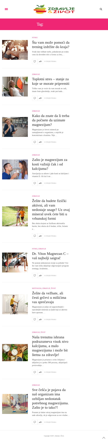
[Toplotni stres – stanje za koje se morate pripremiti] (15, 87)
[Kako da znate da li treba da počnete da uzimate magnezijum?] (15, 127)
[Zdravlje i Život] (54, 9)
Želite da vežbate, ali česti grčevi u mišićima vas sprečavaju (49, 297)
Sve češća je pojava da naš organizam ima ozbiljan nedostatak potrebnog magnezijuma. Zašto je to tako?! (50, 399)
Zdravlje (36, 74)
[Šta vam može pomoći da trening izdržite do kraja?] (15, 50)
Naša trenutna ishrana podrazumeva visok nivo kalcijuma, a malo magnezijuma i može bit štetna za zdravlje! (50, 346)
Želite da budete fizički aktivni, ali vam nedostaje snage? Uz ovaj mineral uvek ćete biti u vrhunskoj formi (51, 210)
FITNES (34, 37)
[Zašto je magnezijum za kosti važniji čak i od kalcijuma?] (15, 169)
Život (53, 288)
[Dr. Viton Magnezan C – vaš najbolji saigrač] (15, 262)
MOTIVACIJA (36, 288)
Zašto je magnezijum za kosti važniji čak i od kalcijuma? (49, 164)
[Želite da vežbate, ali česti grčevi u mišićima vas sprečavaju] (15, 304)
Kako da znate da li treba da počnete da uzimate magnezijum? (50, 120)
